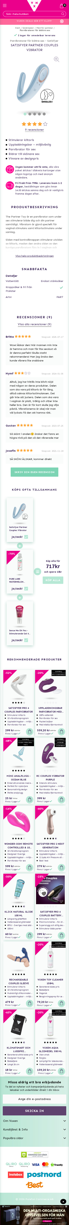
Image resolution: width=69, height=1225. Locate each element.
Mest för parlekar (44, 28)
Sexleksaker (28, 28)
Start (17, 28)
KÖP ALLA (53, 580)
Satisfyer (52, 40)
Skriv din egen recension (35, 472)
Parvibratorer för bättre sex (35, 30)
